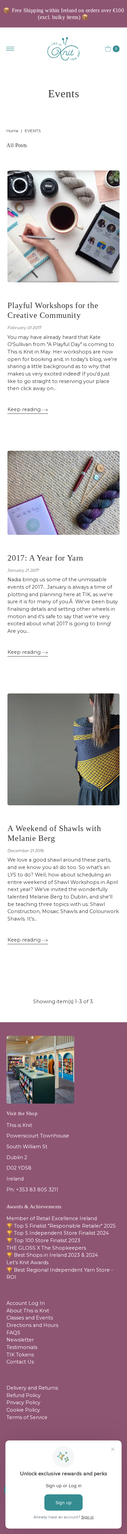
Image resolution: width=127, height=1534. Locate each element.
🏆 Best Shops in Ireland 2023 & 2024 (52, 1255)
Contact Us (20, 1362)
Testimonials (21, 1347)
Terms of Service (26, 1417)
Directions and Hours (32, 1325)
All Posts (16, 145)
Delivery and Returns (32, 1388)
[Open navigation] (10, 48)
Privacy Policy (23, 1402)
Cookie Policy (23, 1410)
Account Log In (25, 1303)
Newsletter (20, 1340)
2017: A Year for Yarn (45, 557)
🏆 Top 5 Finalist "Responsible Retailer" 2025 (61, 1226)
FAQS (13, 1333)
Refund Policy (23, 1395)
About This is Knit (27, 1311)
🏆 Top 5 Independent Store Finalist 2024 (57, 1233)
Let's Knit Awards (27, 1262)
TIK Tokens (20, 1355)
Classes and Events (29, 1318)
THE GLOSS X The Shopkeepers (46, 1248)
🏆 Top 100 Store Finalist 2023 (43, 1240)
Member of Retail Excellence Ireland (51, 1218)
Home (12, 130)
